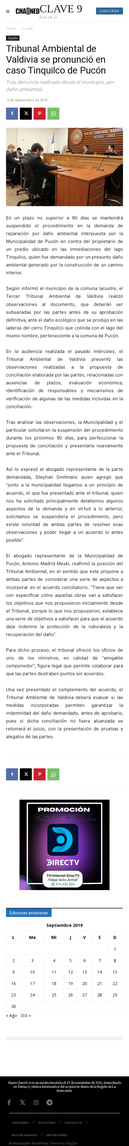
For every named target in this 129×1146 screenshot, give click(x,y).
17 (32, 983)
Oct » (26, 1015)
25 (54, 995)
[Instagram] (36, 1103)
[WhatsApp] (53, 114)
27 (84, 995)
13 (84, 972)
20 (84, 983)
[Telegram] (49, 1103)
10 (32, 972)
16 (13, 983)
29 (114, 995)
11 (54, 972)
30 (13, 1006)
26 (70, 995)
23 (13, 995)
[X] (26, 114)
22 (114, 983)
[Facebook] (12, 114)
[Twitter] (23, 1103)
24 (32, 995)
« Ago (11, 1015)
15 (114, 972)
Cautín (27, 28)
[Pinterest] (40, 114)
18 (54, 983)
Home (11, 28)
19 (70, 983)
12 (70, 972)
